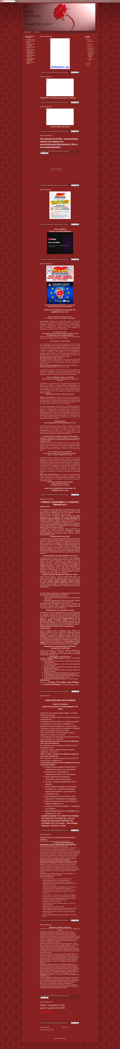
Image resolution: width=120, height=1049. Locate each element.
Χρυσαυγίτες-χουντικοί (60, 126)
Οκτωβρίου (90, 48)
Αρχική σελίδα (27, 32)
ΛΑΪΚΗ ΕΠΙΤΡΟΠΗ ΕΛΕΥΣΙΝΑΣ (31, 45)
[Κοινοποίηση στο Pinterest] (78, 72)
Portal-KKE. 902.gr (31, 39)
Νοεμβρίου (90, 50)
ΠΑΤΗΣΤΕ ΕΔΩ (47, 1012)
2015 (87, 65)
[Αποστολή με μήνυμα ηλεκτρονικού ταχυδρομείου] (72, 72)
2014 (87, 63)
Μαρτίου (90, 44)
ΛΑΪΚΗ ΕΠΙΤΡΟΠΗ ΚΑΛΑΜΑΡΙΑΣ (31, 50)
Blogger (64, 1038)
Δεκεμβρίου (90, 52)
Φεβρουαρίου (91, 41)
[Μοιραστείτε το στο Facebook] (76, 72)
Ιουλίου (89, 46)
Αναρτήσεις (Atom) (50, 1029)
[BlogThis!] (73, 72)
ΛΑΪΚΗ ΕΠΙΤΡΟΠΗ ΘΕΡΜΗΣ (31, 47)
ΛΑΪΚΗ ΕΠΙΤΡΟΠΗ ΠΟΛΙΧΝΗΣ (31, 56)
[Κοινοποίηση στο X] (75, 72)
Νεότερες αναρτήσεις (45, 1027)
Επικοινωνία (36, 32)
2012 (87, 39)
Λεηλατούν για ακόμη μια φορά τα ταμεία (57, 98)
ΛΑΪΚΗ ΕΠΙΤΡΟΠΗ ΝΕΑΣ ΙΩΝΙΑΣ (31, 53)
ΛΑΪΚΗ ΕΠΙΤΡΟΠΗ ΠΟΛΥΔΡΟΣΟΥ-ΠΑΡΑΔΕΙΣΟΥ (31, 59)
